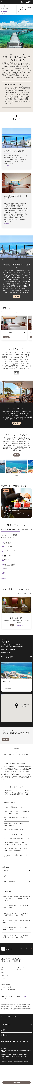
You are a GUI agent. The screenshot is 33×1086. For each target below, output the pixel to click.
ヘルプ (2, 1058)
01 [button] (15, 259)
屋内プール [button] (7, 555)
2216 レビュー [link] (7, 13)
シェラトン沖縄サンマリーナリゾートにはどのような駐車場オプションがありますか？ (15, 914)
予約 (12, 625)
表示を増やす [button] (26, 77)
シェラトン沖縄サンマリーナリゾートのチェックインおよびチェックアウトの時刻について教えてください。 (15, 898)
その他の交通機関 (8, 657)
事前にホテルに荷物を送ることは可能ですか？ (15, 818)
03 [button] (17, 259)
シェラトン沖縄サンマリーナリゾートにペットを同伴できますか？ (15, 906)
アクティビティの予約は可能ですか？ (14, 838)
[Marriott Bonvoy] (28, 2)
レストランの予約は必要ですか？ (13, 834)
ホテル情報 (6, 165)
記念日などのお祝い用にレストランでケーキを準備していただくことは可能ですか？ (15, 843)
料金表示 (6, 337)
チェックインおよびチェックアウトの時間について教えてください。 (15, 812)
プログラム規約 (22, 1054)
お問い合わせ (8, 688)
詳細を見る (16, 423)
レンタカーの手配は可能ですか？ (13, 807)
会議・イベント (20, 967)
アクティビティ (5, 975)
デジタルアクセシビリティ (17, 1056)
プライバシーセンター (5, 1056)
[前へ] (4, 259)
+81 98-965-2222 (10, 649)
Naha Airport (6, 652)
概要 (2, 967)
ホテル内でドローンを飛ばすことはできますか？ (15, 856)
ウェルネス (4, 978)
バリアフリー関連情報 (8, 881)
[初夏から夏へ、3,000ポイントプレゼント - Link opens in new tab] (16, 503)
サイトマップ (27, 1056)
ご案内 (4, 876)
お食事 (2, 972)
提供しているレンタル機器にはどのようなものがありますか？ (15, 824)
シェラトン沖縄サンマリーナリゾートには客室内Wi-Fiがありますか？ (15, 921)
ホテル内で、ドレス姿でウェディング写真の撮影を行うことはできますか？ (15, 849)
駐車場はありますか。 (10, 802)
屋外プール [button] (7, 559)
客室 (2, 969)
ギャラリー (19, 969)
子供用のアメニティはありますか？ (13, 830)
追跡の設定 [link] (3, 1054)
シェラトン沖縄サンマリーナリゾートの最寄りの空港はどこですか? (15, 928)
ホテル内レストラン (9, 542)
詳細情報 (6, 223)
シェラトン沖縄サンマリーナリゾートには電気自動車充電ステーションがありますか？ (15, 936)
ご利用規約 (15, 1054)
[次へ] (28, 259)
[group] (16, 404)
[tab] (10, 530)
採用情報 (9, 1054)
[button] (22, 2)
